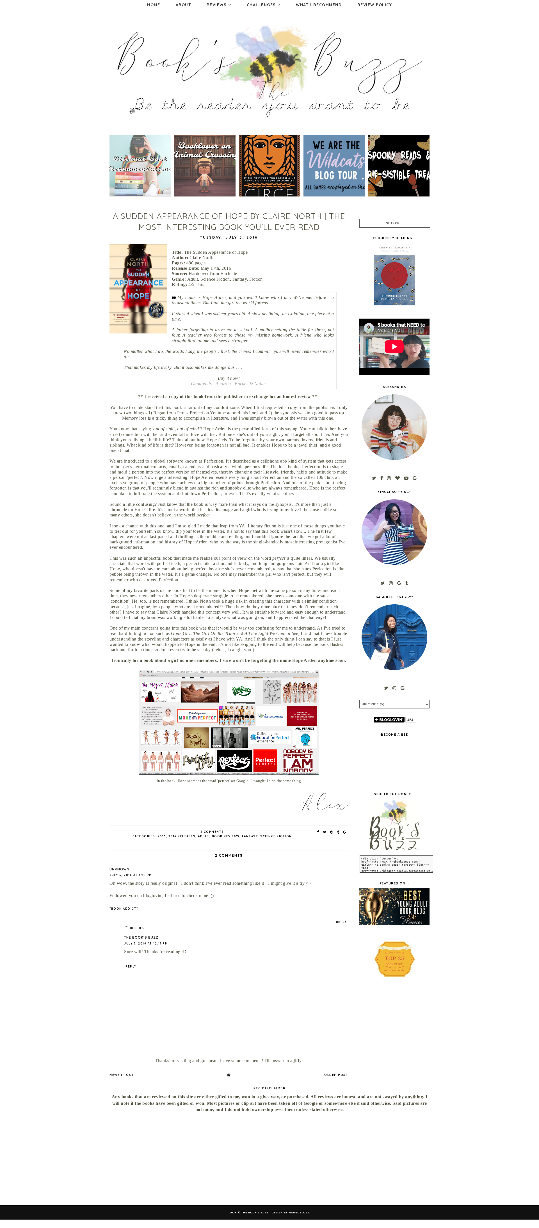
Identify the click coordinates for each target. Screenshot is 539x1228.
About (183, 4)
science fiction (276, 836)
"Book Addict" (123, 909)
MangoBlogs (299, 1212)
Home (153, 4)
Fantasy (250, 836)
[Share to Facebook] (318, 832)
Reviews (217, 4)
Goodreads (201, 383)
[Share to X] (325, 832)
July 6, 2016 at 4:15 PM (130, 875)
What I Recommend (319, 4)
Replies (137, 928)
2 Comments (212, 832)
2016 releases (182, 836)
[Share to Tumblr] (338, 832)
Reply (341, 922)
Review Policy (374, 4)
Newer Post (121, 1075)
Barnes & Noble (250, 383)
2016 (162, 836)
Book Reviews (225, 836)
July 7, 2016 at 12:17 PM (146, 943)
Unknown (119, 869)
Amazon (223, 383)
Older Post (336, 1075)
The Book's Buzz (141, 937)
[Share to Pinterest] (332, 832)
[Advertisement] (158, 1159)
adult (203, 836)
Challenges (262, 4)
